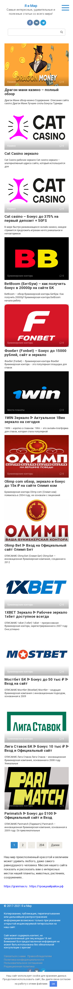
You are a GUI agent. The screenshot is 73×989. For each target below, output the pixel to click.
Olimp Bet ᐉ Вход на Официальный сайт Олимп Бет (35, 547)
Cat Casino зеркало (21, 153)
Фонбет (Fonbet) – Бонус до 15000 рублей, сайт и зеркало (35, 352)
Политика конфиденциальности (24, 959)
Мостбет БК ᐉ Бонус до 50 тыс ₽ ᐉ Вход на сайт (36, 681)
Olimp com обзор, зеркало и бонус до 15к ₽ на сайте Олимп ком (34, 483)
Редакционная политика (19, 966)
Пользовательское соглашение (23, 962)
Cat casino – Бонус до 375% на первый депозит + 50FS (31, 218)
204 (41, 845)
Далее (55, 845)
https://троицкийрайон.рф (46, 886)
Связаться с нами (15, 956)
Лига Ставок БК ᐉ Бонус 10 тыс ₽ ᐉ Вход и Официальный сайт (36, 748)
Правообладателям (39, 956)
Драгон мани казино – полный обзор (31, 92)
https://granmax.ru (15, 886)
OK (53, 983)
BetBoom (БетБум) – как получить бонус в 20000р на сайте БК (35, 285)
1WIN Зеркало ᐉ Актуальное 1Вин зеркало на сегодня (34, 419)
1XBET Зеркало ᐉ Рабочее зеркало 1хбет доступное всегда (35, 614)
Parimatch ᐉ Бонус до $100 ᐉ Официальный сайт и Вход (30, 815)
